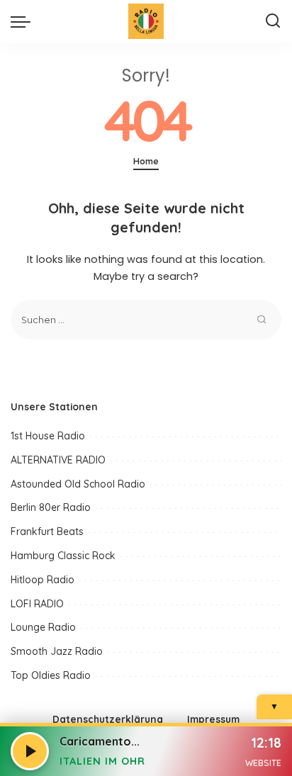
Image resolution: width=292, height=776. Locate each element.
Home (146, 161)
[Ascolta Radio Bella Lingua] (30, 751)
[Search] (272, 21)
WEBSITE (263, 763)
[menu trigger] (24, 21)
